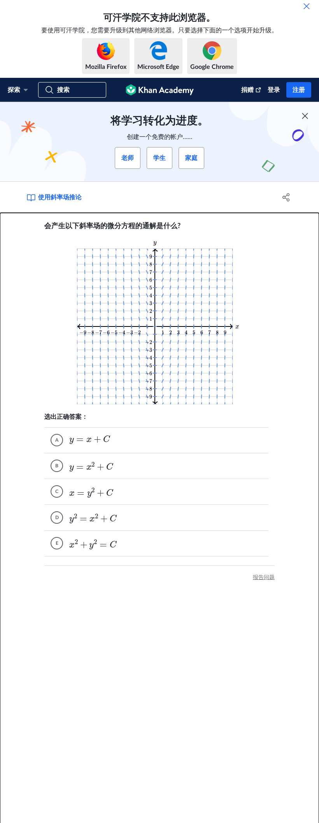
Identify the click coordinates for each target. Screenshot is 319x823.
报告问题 (264, 577)
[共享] (286, 197)
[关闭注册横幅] (305, 116)
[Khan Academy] (160, 90)
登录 (274, 90)
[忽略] (306, 6)
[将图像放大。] (159, 321)
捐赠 (247, 90)
